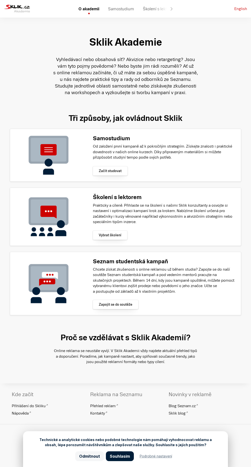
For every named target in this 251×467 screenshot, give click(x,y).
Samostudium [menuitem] (121, 9)
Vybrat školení (110, 235)
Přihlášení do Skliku (29, 406)
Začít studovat (110, 171)
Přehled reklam (103, 406)
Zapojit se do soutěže (115, 304)
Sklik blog (177, 413)
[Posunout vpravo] (171, 9)
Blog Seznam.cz (182, 406)
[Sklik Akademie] (17, 8)
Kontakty (97, 413)
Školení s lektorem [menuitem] (159, 9)
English (240, 9)
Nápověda (20, 413)
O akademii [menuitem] (88, 9)
